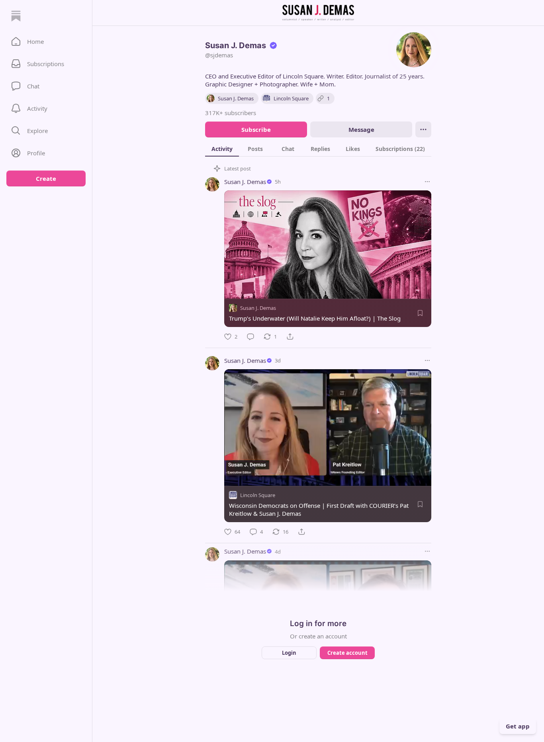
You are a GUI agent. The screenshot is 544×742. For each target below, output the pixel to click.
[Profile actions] (423, 129)
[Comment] (250, 336)
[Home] (15, 15)
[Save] (420, 313)
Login (289, 652)
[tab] (222, 149)
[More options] (427, 181)
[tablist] (318, 149)
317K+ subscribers (230, 113)
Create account (347, 652)
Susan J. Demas (245, 182)
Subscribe (256, 129)
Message (361, 129)
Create (46, 178)
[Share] (290, 336)
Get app (518, 726)
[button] (46, 41)
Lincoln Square (257, 495)
